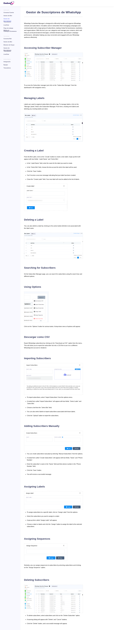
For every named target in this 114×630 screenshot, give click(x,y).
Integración (7, 61)
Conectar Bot (8, 38)
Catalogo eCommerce (10, 31)
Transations (7, 68)
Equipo (6, 64)
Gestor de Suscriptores (7, 19)
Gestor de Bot (8, 15)
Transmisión (7, 22)
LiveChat (6, 25)
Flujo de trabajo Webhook (8, 28)
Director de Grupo (9, 45)
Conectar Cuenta (9, 12)
